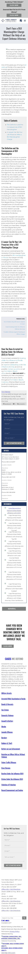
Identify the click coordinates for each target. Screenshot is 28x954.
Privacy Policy (14, 931)
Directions (5, 468)
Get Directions (15, 889)
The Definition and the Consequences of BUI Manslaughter (15, 127)
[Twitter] (3, 921)
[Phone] (21, 20)
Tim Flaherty (5, 392)
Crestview (4, 382)
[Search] (24, 918)
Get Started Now (14, 443)
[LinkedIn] (5, 921)
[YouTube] (7, 921)
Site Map (4, 953)
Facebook (7, 404)
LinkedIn (22, 404)
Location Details (6, 465)
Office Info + (5, 889)
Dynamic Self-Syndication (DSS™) (12, 949)
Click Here (14, 5)
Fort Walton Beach (16, 380)
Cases (14, 659)
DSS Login (11, 953)
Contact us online (14, 369)
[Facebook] (2, 921)
